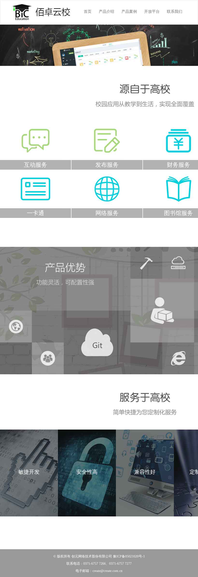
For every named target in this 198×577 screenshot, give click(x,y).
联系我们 (174, 11)
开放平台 (152, 11)
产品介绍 (106, 11)
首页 (88, 11)
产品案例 (129, 11)
